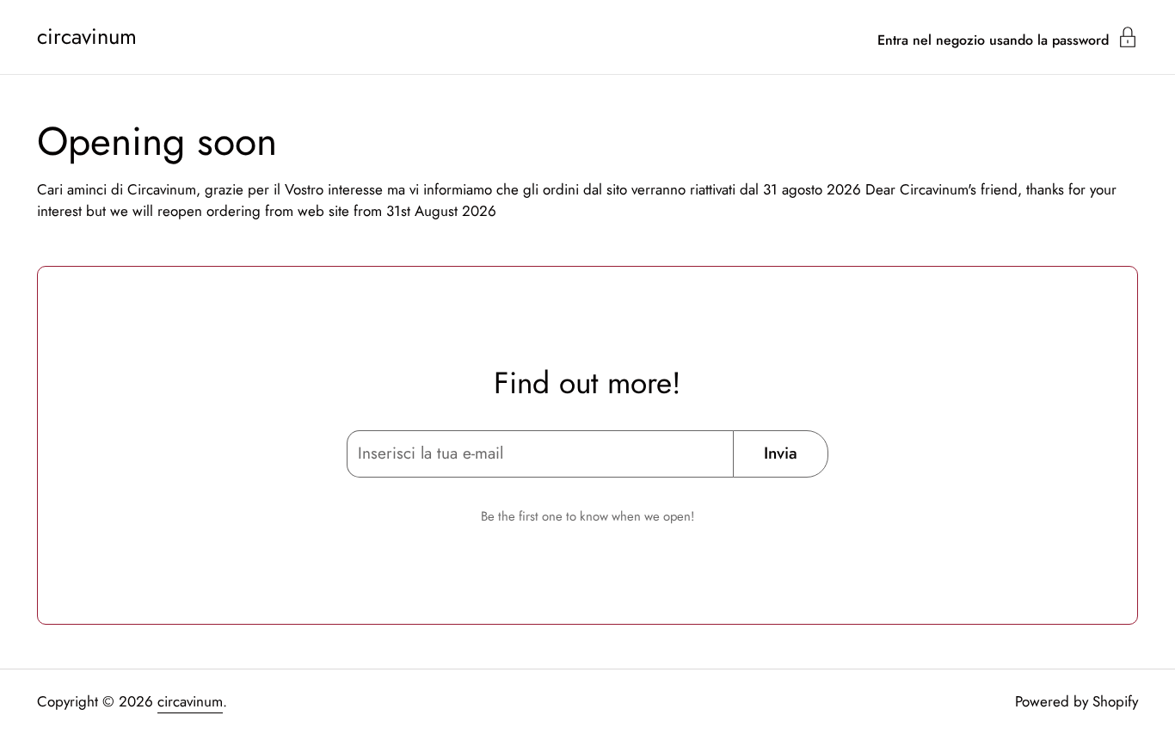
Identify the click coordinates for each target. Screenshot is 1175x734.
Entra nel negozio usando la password (993, 38)
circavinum (87, 37)
